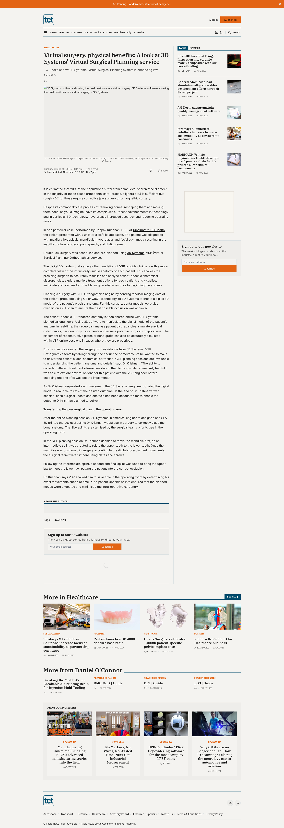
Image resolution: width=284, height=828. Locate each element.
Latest (182, 47)
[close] (280, 4)
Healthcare (51, 47)
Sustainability (51, 633)
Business (199, 633)
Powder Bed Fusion (105, 677)
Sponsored (69, 741)
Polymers (99, 633)
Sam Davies (186, 96)
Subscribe (107, 546)
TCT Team (185, 70)
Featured (194, 47)
